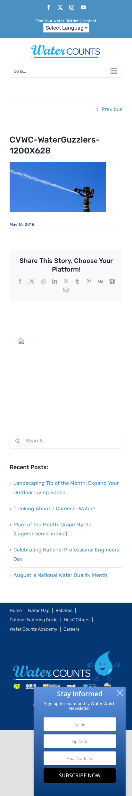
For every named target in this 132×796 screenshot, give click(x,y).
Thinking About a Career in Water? (54, 508)
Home (16, 610)
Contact (89, 21)
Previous (112, 109)
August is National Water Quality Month (60, 575)
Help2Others (76, 620)
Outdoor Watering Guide (34, 620)
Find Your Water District (57, 21)
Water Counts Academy (33, 629)
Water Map (38, 610)
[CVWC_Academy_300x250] (66, 342)
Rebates (63, 610)
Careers (71, 629)
